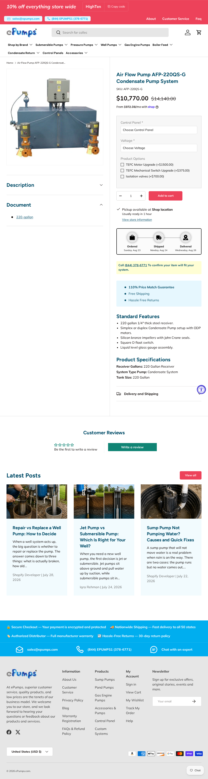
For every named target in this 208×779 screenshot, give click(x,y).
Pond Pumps (104, 687)
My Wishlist (135, 700)
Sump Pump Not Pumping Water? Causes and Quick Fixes (170, 533)
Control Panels (53, 53)
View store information (137, 219)
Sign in (131, 684)
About (151, 19)
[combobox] (110, 32)
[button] (199, 32)
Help (129, 721)
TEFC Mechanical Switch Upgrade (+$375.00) (158, 170)
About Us (69, 679)
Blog (65, 708)
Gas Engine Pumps (137, 45)
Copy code (118, 6)
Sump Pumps (105, 679)
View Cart (133, 692)
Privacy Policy (72, 700)
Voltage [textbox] (128, 140)
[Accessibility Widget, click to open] (201, 389)
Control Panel (105, 721)
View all (190, 475)
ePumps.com (22, 771)
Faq (199, 19)
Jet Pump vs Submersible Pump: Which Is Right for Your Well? (103, 536)
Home (9, 63)
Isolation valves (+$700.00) (145, 176)
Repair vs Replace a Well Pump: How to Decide (37, 530)
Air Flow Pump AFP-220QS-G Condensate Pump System (41, 63)
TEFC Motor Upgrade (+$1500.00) (149, 164)
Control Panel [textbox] (132, 122)
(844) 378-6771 (136, 265)
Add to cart (165, 195)
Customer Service (175, 19)
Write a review (132, 447)
